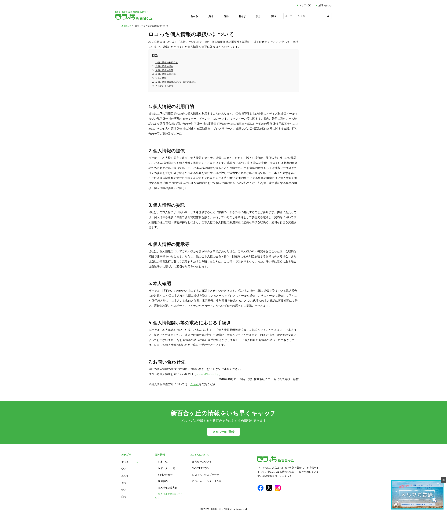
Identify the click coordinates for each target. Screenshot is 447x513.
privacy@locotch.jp (207, 374)
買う (210, 16)
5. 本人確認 (161, 78)
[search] (328, 16)
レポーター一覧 (166, 468)
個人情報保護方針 (167, 487)
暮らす (242, 16)
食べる (194, 16)
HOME (127, 26)
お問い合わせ (325, 5)
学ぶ (258, 16)
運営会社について (202, 461)
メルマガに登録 (223, 432)
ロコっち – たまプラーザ (205, 474)
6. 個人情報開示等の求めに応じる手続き (175, 82)
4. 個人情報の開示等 (165, 74)
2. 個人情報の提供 (164, 66)
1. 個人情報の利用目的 (166, 62)
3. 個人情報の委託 (164, 70)
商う (273, 16)
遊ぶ (226, 16)
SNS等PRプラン (201, 468)
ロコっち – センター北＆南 (206, 481)
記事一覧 (163, 461)
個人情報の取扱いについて (168, 496)
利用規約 (163, 481)
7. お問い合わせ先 (164, 86)
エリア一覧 (305, 5)
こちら (194, 384)
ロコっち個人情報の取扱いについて (151, 26)
